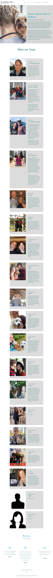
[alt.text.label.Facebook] (47, 2)
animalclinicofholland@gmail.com (26, 569)
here (37, 143)
